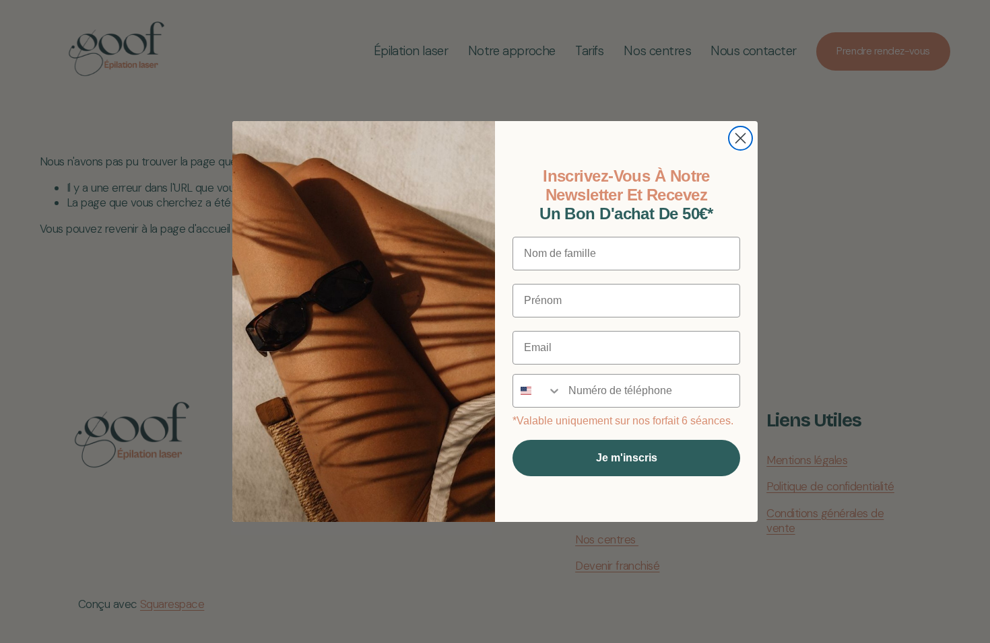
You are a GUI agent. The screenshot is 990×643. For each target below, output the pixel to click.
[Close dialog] (740, 138)
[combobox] (537, 391)
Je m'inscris (626, 457)
